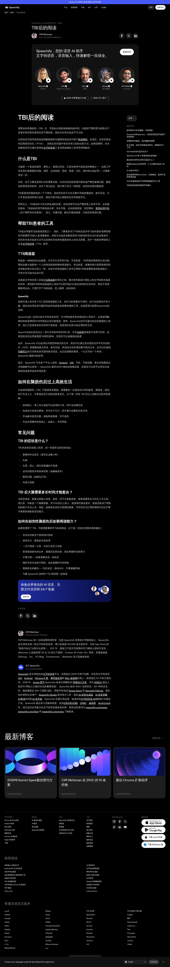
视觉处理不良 (102, 208)
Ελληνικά (89, 941)
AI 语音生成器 (37, 820)
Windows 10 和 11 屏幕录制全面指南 (142, 156)
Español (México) (51, 929)
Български (8, 937)
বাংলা (87, 944)
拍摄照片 (22, 351)
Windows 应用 (10, 830)
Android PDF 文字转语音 (13, 868)
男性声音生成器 (92, 872)
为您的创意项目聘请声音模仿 (139, 185)
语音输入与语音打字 (12, 865)
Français (8, 918)
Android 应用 (9, 824)
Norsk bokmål (132, 922)
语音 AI (69, 51)
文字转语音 (45, 55)
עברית (7, 944)
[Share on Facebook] (122, 36)
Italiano (7, 922)
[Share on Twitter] (128, 36)
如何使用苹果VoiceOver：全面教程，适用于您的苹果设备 (146, 176)
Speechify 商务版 (38, 830)
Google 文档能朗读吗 (94, 881)
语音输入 (65, 55)
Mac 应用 (8, 827)
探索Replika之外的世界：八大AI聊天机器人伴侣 (146, 165)
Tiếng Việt (48, 933)
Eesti (6, 941)
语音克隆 (35, 827)
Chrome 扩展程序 (11, 836)
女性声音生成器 (10, 872)
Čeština (7, 915)
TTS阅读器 (49, 280)
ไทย (128, 929)
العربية (7, 911)
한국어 (88, 922)
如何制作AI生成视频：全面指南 (140, 130)
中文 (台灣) (90, 911)
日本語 (47, 922)
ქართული (49, 937)
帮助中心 (89, 836)
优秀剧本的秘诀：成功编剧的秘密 (141, 141)
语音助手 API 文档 (65, 833)
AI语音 (80, 332)
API (89, 7)
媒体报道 (89, 843)
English (130, 915)
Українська (131, 926)
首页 (6, 13)
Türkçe (7, 933)
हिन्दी (128, 918)
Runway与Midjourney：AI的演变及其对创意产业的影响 (146, 135)
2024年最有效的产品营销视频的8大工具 (143, 181)
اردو (46, 948)
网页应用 (8, 833)
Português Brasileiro (52, 926)
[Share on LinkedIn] (135, 36)
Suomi (47, 918)
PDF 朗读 (8, 888)
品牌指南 (89, 846)
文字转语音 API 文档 (66, 830)
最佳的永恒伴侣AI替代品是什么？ (141, 160)
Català (129, 944)
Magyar (48, 911)
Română (89, 933)
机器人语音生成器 (92, 875)
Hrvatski (48, 941)
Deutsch (89, 918)
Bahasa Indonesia (51, 944)
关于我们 (89, 820)
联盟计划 (89, 833)
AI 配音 (34, 824)
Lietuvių (130, 941)
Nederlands (90, 915)
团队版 (61, 824)
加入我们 (89, 830)
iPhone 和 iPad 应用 (12, 820)
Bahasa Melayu (10, 948)
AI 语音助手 (90, 865)
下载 (82, 7)
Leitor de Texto (91, 891)
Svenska (89, 929)
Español (7, 929)
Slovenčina (90, 937)
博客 (88, 827)
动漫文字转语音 (10, 878)
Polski (7, 926)
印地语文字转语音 (92, 885)
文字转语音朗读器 (92, 868)
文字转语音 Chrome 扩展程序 (15, 885)
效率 (12, 13)
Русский (89, 926)
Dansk (47, 915)
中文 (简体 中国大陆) (134, 911)
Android (63, 362)
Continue (153, 962)
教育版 (61, 827)
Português (131, 933)
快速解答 (83, 55)
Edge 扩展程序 (10, 840)
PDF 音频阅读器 (10, 881)
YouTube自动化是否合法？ (137, 151)
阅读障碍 (82, 139)
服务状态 (89, 840)
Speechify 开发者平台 (67, 820)
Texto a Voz (8, 891)
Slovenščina (131, 937)
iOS (72, 362)
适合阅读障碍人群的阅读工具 (15, 875)
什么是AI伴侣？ (133, 170)
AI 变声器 (89, 878)
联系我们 (89, 824)
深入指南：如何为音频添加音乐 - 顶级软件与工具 (145, 146)
